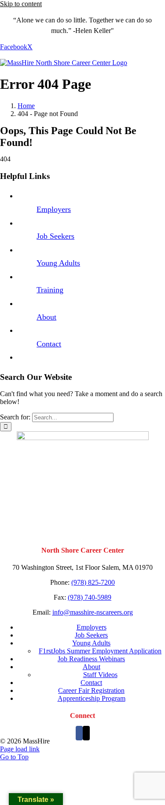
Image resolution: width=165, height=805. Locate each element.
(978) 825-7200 (93, 582)
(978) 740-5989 (89, 597)
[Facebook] (79, 733)
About (46, 317)
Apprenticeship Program (91, 698)
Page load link (20, 749)
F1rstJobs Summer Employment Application (100, 651)
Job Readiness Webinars (91, 659)
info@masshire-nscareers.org (92, 612)
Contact (49, 343)
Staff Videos (100, 674)
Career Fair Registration (91, 690)
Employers (54, 209)
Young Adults (58, 263)
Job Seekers (55, 236)
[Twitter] (86, 733)
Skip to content (21, 3)
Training (50, 289)
